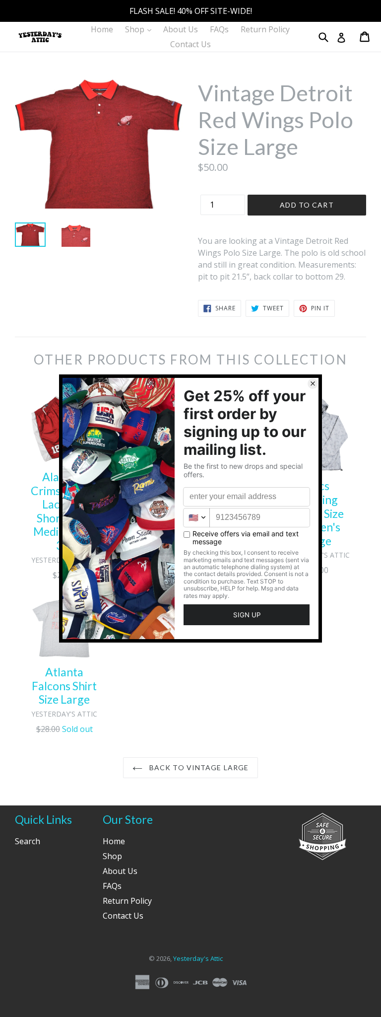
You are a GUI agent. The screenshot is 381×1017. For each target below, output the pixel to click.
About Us (180, 29)
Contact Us (190, 44)
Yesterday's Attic (198, 958)
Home (102, 29)
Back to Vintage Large (198, 767)
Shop (140, 29)
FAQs (219, 29)
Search (27, 841)
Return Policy (265, 29)
